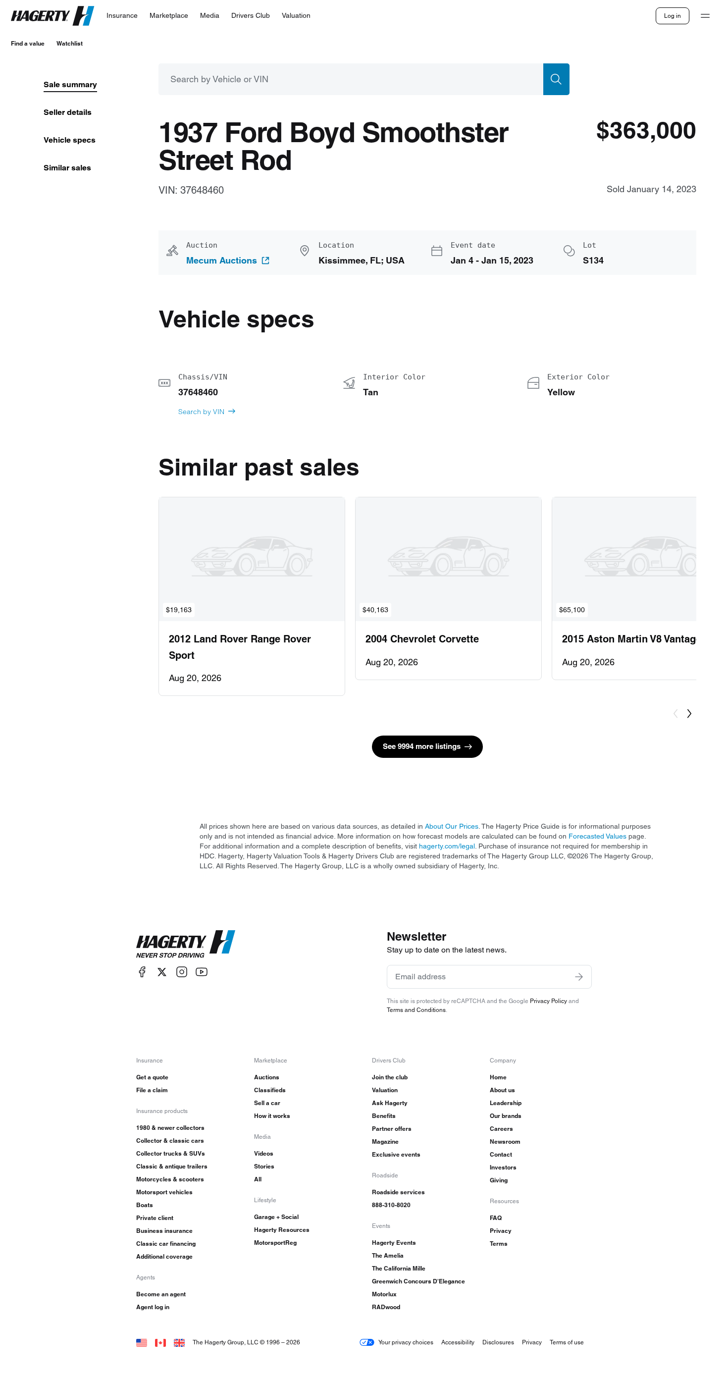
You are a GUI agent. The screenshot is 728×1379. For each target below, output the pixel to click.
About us (502, 1090)
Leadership (505, 1103)
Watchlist (69, 43)
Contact (501, 1154)
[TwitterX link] (162, 972)
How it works (272, 1116)
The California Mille (398, 1268)
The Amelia (388, 1255)
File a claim (152, 1090)
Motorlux (384, 1294)
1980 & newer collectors (170, 1127)
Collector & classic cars (170, 1140)
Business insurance (164, 1230)
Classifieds (270, 1090)
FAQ (496, 1218)
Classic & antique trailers (172, 1166)
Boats (144, 1205)
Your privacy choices (405, 1342)
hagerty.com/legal (447, 846)
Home (498, 1077)
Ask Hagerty (390, 1103)
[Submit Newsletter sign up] (579, 977)
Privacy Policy (548, 1001)
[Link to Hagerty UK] (179, 1342)
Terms (499, 1243)
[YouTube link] (201, 972)
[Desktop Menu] (705, 16)
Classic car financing (166, 1243)
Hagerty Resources (282, 1229)
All (257, 1179)
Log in (672, 15)
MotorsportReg (275, 1242)
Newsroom (505, 1141)
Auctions (266, 1077)
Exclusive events (396, 1154)
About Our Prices (451, 826)
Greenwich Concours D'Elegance (418, 1281)
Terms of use (567, 1342)
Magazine (385, 1141)
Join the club (390, 1077)
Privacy (501, 1230)
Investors (503, 1167)
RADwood (386, 1307)
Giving (499, 1180)
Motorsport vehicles (164, 1192)
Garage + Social (276, 1217)
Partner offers (392, 1128)
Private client (154, 1218)
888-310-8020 (391, 1205)
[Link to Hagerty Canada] (160, 1342)
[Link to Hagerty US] (141, 1342)
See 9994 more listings (422, 746)
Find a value (28, 43)
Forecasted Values (597, 836)
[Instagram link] (182, 972)
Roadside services (398, 1192)
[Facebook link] (142, 972)
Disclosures (498, 1342)
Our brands (505, 1116)
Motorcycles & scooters (170, 1179)
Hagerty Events (394, 1242)
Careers (501, 1128)
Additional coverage (164, 1256)
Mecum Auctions (221, 260)
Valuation (385, 1090)
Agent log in (152, 1307)
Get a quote (152, 1077)
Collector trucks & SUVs (170, 1153)
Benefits (384, 1116)
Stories (264, 1166)
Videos (263, 1153)
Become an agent (161, 1294)
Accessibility (457, 1342)
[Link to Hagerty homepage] (185, 944)
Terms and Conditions (416, 1010)
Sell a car (267, 1103)
